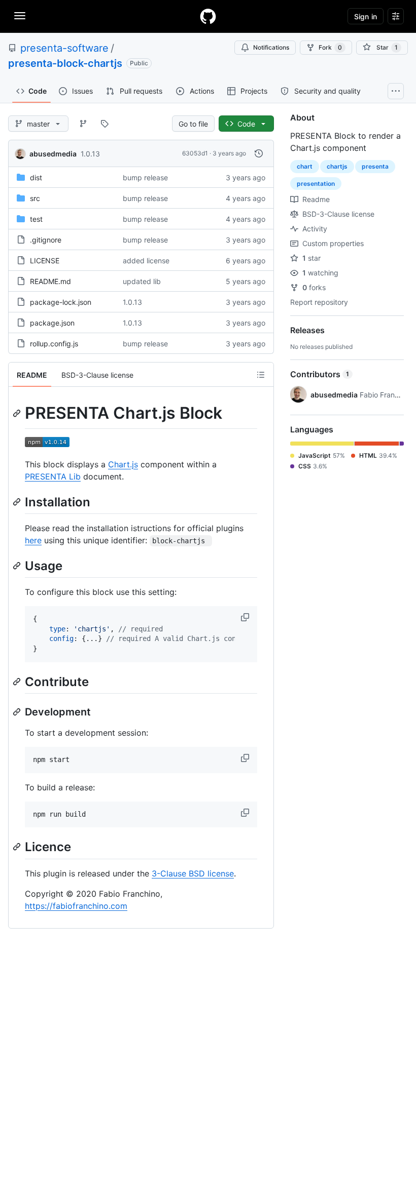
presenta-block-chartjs (65, 63)
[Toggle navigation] (19, 15)
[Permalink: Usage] (18, 565)
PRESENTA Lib (53, 476)
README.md (50, 281)
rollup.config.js (54, 343)
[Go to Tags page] (104, 123)
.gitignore (45, 239)
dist (36, 177)
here (33, 540)
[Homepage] (208, 16)
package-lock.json (60, 302)
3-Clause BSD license (193, 873)
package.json (52, 322)
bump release (145, 177)
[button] (246, 617)
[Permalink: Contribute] (18, 681)
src (35, 198)
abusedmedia (53, 153)
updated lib (142, 281)
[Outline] (260, 375)
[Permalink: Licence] (18, 847)
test (36, 219)
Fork (330, 47)
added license (146, 260)
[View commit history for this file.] (258, 153)
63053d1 (195, 153)
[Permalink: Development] (18, 712)
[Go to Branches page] (83, 123)
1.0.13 (90, 153)
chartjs (337, 166)
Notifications (271, 47)
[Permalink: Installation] (18, 502)
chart (305, 166)
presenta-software (64, 48)
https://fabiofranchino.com (76, 906)
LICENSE (44, 260)
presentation (316, 183)
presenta (375, 166)
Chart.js (123, 464)
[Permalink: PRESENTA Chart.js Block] (18, 413)
